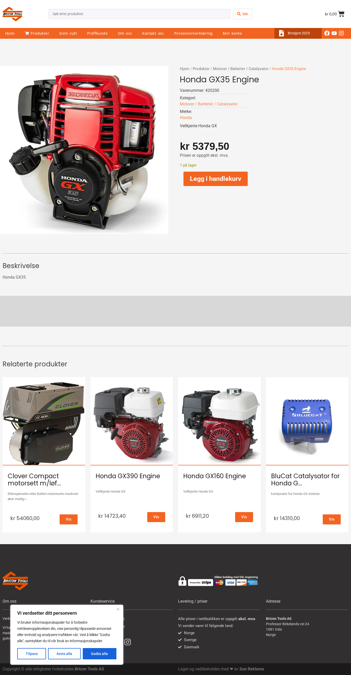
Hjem (10, 33)
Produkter (39, 33)
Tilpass (32, 654)
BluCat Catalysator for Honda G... (305, 480)
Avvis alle (64, 654)
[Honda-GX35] (84, 150)
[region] (66, 635)
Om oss (125, 33)
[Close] (118, 609)
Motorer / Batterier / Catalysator (241, 68)
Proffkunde (97, 33)
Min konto (232, 33)
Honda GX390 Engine (128, 476)
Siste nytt (68, 33)
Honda (186, 117)
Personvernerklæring (193, 33)
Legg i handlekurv (215, 178)
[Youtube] (334, 33)
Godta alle (99, 654)
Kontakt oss (153, 33)
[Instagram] (341, 33)
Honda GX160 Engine (214, 476)
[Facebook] (327, 33)
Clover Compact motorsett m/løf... (34, 480)
